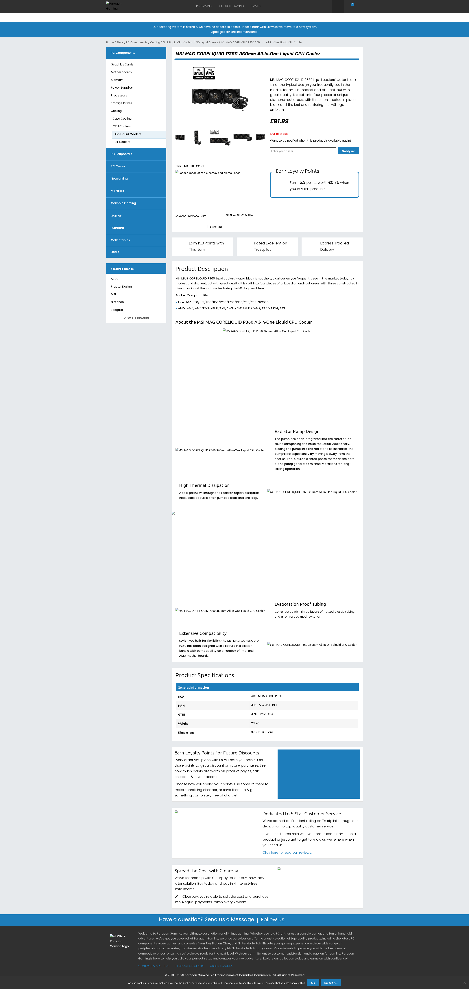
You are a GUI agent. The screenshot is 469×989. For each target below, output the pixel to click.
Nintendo (117, 302)
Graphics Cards (122, 64)
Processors (119, 95)
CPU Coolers (122, 126)
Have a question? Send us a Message (206, 920)
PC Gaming (204, 6)
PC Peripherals (121, 154)
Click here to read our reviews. (287, 852)
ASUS (114, 279)
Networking (119, 179)
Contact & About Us (153, 966)
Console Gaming (231, 6)
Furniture (117, 228)
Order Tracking (222, 966)
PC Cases (118, 166)
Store (120, 43)
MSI (113, 294)
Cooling (155, 43)
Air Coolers (122, 142)
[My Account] (360, 6)
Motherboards (121, 72)
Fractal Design (121, 286)
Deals (115, 252)
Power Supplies (122, 87)
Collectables (120, 240)
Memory (117, 80)
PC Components (136, 43)
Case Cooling (122, 118)
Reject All (330, 983)
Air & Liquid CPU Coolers (178, 43)
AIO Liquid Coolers (206, 43)
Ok (313, 983)
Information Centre (189, 966)
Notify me (348, 151)
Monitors (117, 191)
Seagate (117, 310)
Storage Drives (121, 103)
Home (110, 43)
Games (256, 6)
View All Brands (136, 318)
